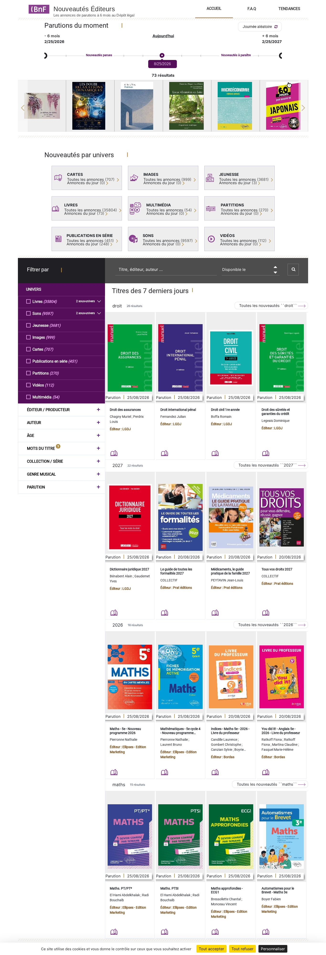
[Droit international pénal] (180, 358)
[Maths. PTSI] (180, 836)
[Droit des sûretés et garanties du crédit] (281, 358)
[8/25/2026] (162, 56)
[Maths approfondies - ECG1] (231, 836)
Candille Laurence (224, 739)
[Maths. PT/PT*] (130, 836)
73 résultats (163, 75)
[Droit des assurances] (130, 358)
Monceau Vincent (224, 904)
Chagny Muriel (121, 416)
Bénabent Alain (121, 576)
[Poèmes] (139, 106)
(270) (54, 373)
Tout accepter (211, 948)
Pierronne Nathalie (123, 739)
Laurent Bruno (171, 744)
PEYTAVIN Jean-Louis (227, 580)
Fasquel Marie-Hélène (277, 749)
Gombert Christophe (226, 744)
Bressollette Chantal (226, 899)
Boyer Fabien (271, 899)
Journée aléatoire (258, 26)
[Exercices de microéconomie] (235, 106)
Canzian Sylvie (222, 749)
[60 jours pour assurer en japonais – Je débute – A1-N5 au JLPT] (284, 106)
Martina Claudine (285, 744)
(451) (72, 361)
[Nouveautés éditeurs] (98, 9)
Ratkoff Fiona (272, 739)
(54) (56, 397)
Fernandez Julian (173, 416)
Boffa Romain (221, 416)
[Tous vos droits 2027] (281, 517)
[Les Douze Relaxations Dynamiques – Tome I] (90, 106)
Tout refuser (242, 948)
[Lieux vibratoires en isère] (187, 106)
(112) (49, 385)
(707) (48, 349)
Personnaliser (273, 948)
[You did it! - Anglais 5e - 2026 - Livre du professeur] (281, 676)
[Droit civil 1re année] (231, 358)
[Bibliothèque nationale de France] (38, 9)
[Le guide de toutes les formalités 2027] (180, 517)
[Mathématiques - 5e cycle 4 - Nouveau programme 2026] (180, 677)
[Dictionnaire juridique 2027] (130, 517)
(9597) (47, 313)
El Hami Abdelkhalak (125, 895)
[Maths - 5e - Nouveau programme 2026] (130, 677)
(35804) (50, 301)
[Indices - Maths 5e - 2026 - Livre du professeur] (231, 676)
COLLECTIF (169, 580)
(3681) (55, 325)
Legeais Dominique (275, 421)
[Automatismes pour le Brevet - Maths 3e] (281, 836)
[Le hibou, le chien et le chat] (42, 106)
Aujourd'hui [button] (163, 35)
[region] (163, 107)
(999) (50, 337)
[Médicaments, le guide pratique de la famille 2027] (231, 517)
